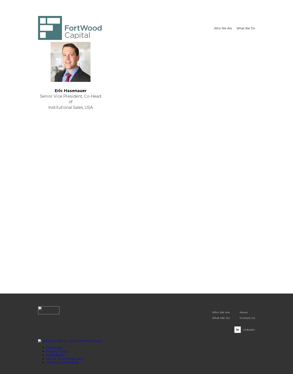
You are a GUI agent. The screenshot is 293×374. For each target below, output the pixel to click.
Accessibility (55, 355)
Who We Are (221, 312)
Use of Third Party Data (64, 359)
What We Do (221, 318)
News (244, 312)
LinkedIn (249, 329)
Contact (228, 18)
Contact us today (64, 230)
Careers (241, 18)
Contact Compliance (62, 362)
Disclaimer (54, 348)
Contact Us (247, 318)
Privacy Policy (57, 351)
